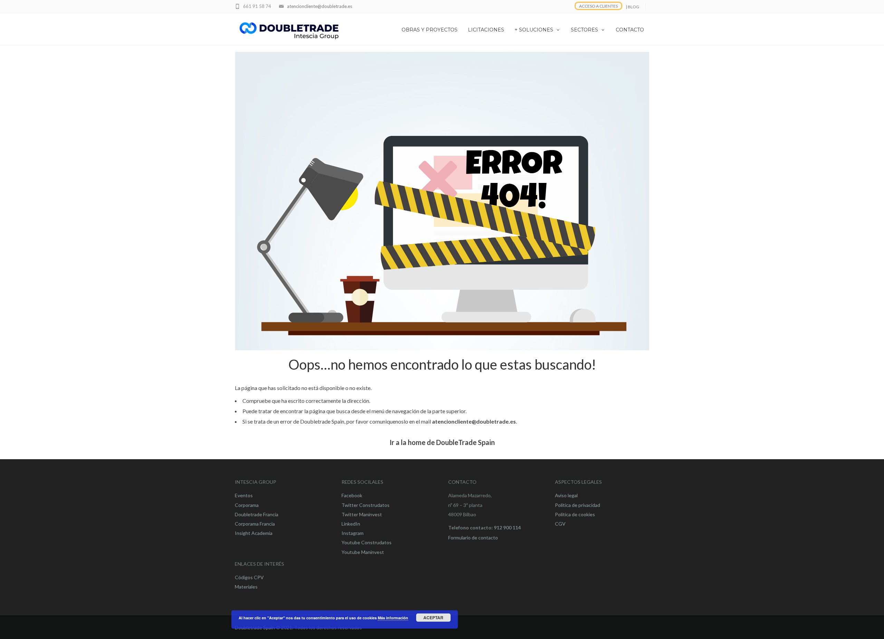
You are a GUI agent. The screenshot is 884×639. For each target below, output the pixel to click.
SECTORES (584, 30)
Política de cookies (575, 514)
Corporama (247, 505)
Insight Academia (253, 533)
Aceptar (433, 617)
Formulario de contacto (473, 537)
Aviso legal (566, 495)
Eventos (244, 495)
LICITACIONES (486, 30)
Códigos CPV (249, 577)
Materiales (246, 587)
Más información (393, 617)
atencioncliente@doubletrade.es (319, 6)
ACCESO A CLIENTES (598, 6)
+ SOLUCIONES (534, 30)
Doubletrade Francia (256, 514)
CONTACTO (630, 30)
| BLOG (632, 6)
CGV (560, 524)
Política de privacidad (577, 505)
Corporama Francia (255, 524)
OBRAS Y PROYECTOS (430, 30)
